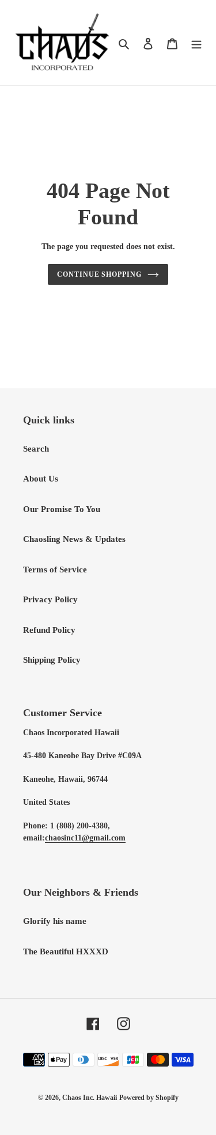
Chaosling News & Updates (74, 539)
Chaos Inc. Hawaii (89, 1098)
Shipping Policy (52, 659)
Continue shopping (99, 274)
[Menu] (196, 42)
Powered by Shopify (149, 1098)
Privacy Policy (50, 599)
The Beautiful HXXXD (65, 951)
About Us (40, 478)
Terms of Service (55, 569)
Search (36, 448)
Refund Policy (49, 630)
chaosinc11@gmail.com (85, 838)
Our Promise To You (61, 509)
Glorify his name (54, 921)
